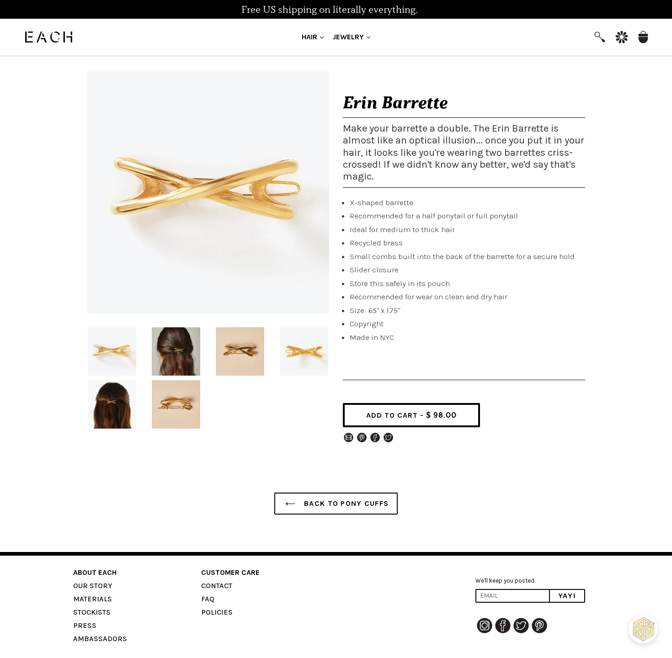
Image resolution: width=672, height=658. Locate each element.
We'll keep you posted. (505, 580)
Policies (217, 612)
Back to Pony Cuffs (345, 503)
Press (84, 625)
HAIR (315, 36)
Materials (92, 598)
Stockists (92, 612)
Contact (216, 585)
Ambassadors (100, 638)
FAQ (207, 598)
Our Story (92, 585)
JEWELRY (354, 36)
